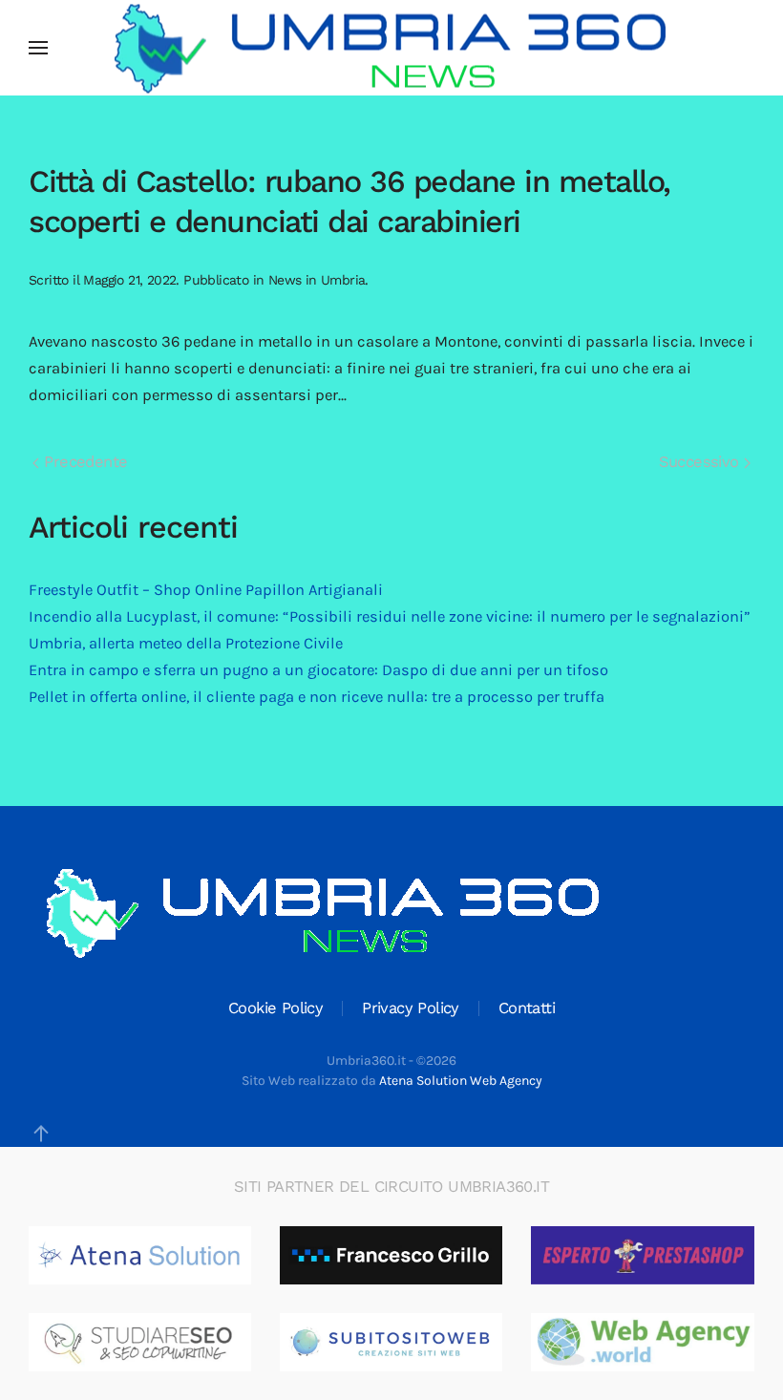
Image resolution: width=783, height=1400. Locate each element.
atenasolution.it (147, 1255)
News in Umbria (317, 279)
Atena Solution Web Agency (460, 1080)
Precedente (83, 462)
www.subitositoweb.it (418, 1342)
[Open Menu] (38, 47)
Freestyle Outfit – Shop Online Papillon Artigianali (206, 590)
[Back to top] (41, 1133)
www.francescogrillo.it (419, 1255)
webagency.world (653, 1342)
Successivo (701, 462)
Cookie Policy (275, 1008)
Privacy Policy (410, 1008)
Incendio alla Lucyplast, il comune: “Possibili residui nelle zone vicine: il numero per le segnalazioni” (390, 616)
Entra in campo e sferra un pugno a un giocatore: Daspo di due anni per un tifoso (318, 670)
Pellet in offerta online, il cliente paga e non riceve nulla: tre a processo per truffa (316, 697)
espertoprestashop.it (666, 1255)
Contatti (526, 1008)
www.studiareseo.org (164, 1342)
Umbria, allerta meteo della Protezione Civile (186, 643)
